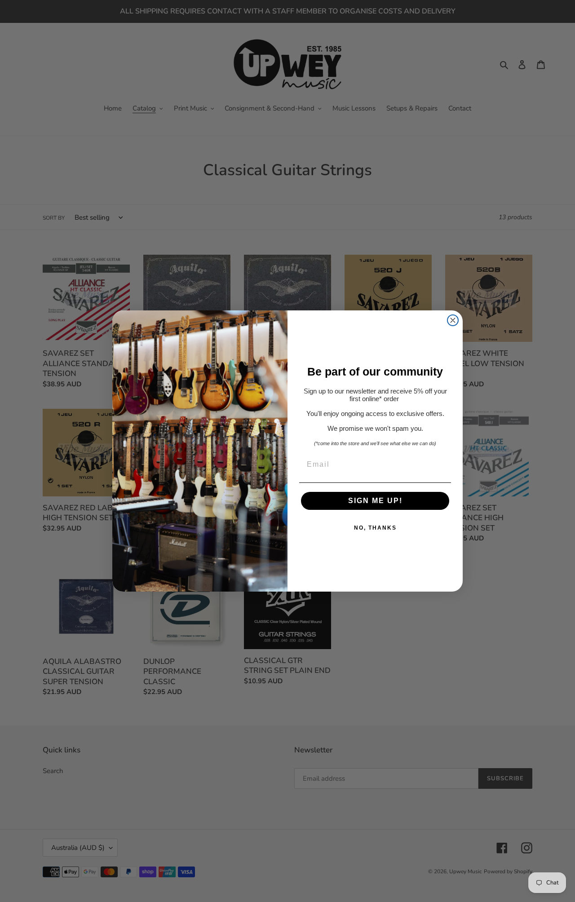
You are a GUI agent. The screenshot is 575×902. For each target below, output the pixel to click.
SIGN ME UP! (375, 500)
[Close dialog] (452, 320)
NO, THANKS (375, 528)
